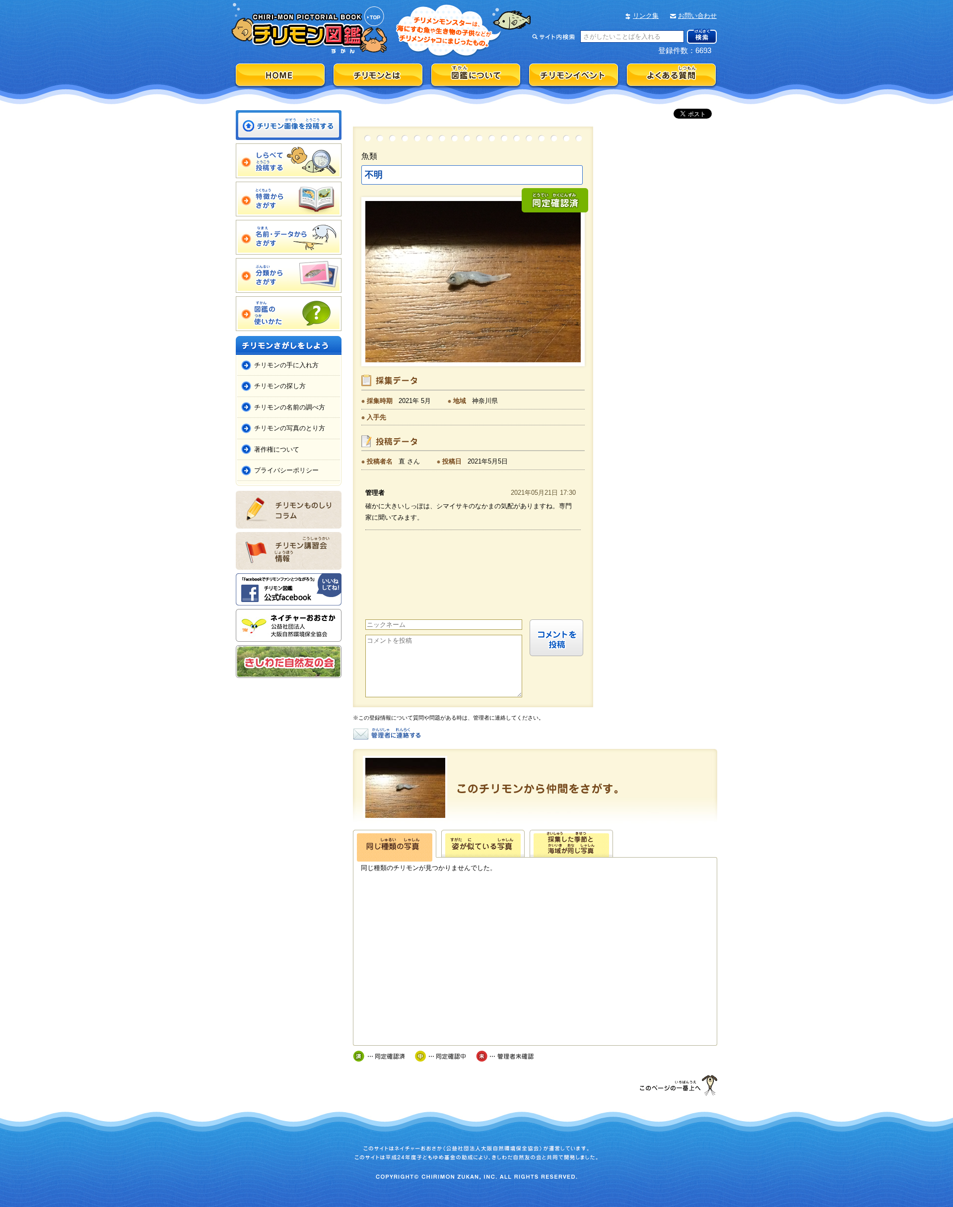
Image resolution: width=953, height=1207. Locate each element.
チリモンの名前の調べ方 (289, 407)
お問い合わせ (697, 15)
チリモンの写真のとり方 (289, 428)
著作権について (276, 449)
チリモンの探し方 (280, 386)
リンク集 (646, 15)
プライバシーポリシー (286, 470)
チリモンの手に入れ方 (286, 365)
